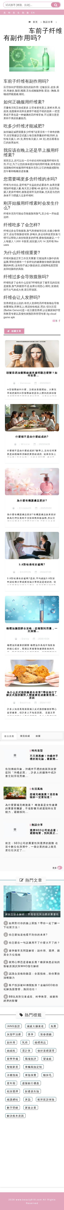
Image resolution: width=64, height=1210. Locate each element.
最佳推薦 (9, 735)
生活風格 (17, 21)
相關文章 (15, 331)
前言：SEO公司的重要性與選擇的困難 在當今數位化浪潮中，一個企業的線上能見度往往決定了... (31, 846)
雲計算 (26, 1050)
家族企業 (30, 1107)
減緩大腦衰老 (35, 1026)
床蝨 (28, 1099)
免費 (53, 1026)
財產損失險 (32, 1091)
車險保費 (30, 1075)
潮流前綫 (25, 735)
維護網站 (12, 1099)
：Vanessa (23, 382)
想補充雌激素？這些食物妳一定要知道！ (44, 795)
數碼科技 (27, 21)
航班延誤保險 (46, 1099)
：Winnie (23, 443)
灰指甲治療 (14, 1034)
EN (31, 12)
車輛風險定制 (33, 1067)
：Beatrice (23, 702)
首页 (35, 21)
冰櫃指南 (12, 1075)
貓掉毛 (47, 1075)
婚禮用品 (40, 1042)
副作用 (11, 1042)
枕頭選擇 (12, 1091)
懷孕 (31, 1034)
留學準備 (12, 1058)
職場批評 (30, 1058)
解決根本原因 (15, 1115)
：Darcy (23, 638)
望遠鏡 (47, 1058)
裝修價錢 (46, 1034)
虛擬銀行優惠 (30, 1083)
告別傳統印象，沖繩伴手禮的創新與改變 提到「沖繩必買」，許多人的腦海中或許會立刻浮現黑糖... (31, 772)
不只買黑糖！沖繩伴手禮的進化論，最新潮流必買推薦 (44, 758)
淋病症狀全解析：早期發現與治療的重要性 (32, 914)
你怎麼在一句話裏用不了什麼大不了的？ (32, 942)
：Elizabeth (23, 507)
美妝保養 (4, 21)
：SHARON (23, 571)
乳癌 (25, 1042)
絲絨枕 (11, 1050)
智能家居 (12, 1067)
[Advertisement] (32, 1155)
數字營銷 (12, 1107)
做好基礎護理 (46, 1050)
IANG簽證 (13, 1026)
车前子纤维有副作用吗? (33, 34)
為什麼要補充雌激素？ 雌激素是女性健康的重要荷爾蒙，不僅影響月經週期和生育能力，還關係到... (31, 808)
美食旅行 (13, 21)
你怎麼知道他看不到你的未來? (26, 934)
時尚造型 (8, 21)
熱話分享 (22, 21)
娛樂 (38, 735)
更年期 (11, 1083)
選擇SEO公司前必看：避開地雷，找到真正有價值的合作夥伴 (44, 833)
